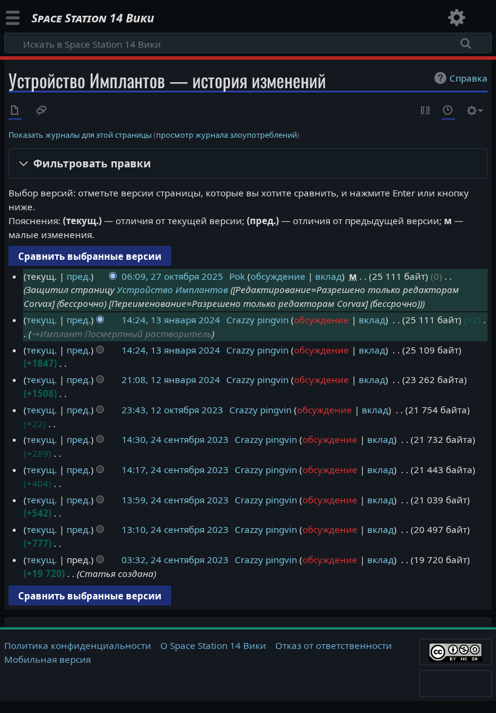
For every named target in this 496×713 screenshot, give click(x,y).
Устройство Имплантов (172, 289)
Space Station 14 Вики (92, 18)
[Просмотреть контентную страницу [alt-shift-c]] (15, 111)
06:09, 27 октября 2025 (172, 276)
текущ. (42, 320)
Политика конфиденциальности (77, 645)
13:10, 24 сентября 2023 (175, 529)
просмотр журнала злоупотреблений (226, 134)
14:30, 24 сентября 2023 (175, 439)
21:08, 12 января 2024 (171, 379)
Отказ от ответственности (333, 645)
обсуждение (277, 276)
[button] (248, 163)
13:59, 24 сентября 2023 (175, 500)
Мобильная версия (47, 659)
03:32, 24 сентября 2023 (175, 559)
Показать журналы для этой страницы (80, 134)
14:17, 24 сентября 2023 (175, 469)
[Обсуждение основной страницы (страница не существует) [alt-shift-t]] (41, 111)
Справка (468, 78)
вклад (328, 276)
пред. (79, 276)
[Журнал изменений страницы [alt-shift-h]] (448, 111)
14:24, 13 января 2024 (171, 320)
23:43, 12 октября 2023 (172, 410)
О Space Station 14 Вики (213, 645)
